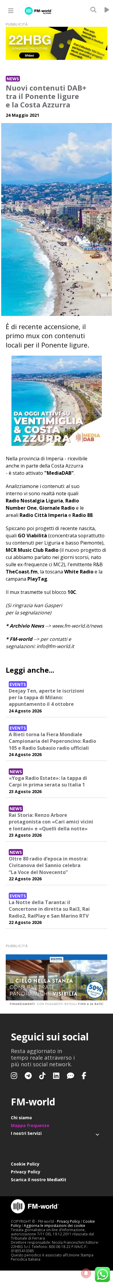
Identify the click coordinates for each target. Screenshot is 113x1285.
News (13, 79)
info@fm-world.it (55, 646)
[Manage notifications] (86, 1273)
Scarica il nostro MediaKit (38, 1179)
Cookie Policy (25, 1164)
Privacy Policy (25, 1172)
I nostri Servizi (26, 1133)
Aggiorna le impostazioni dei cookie (54, 1225)
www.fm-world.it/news (77, 625)
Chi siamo (21, 1117)
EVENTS (18, 684)
